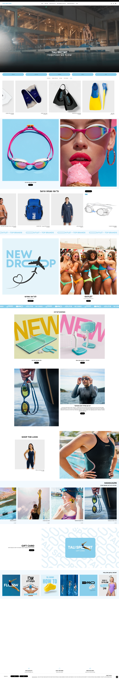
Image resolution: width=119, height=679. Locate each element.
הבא (7, 96)
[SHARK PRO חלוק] (67, 209)
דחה (14, 676)
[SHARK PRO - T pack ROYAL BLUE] (34, 209)
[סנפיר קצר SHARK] (31, 96)
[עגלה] (111, 3)
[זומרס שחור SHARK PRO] (65, 96)
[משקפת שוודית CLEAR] (101, 209)
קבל (23, 676)
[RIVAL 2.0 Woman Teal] (30, 454)
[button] (76, 3)
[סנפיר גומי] (98, 96)
